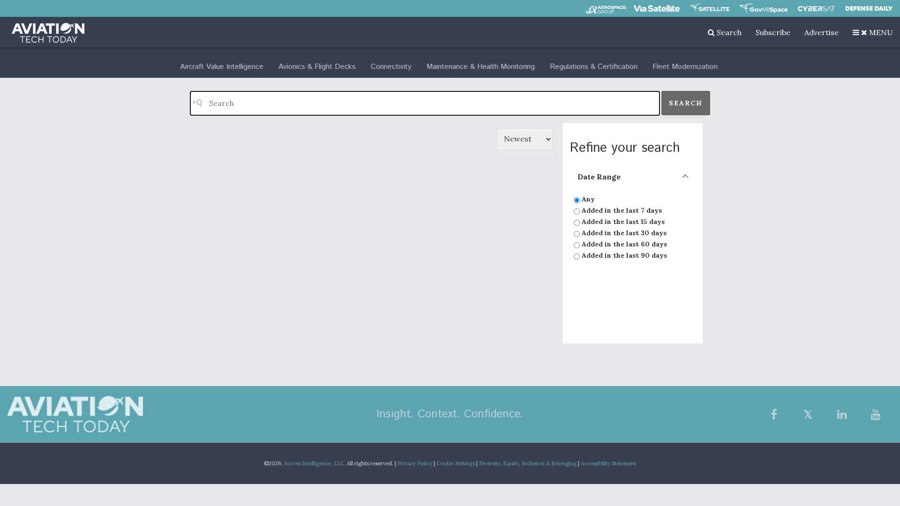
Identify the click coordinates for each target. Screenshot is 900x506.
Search (728, 32)
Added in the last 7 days (621, 210)
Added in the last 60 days (623, 244)
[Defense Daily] (869, 8)
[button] (873, 32)
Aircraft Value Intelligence (221, 66)
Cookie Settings (455, 463)
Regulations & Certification (594, 66)
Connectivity (391, 66)
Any (587, 199)
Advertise (821, 32)
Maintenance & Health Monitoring (481, 66)
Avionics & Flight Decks (317, 66)
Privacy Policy (415, 463)
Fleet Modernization (685, 66)
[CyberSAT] (816, 8)
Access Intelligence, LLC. (314, 463)
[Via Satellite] (657, 8)
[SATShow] (709, 8)
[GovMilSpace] (764, 8)
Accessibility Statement (608, 463)
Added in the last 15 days (622, 221)
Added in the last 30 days (623, 233)
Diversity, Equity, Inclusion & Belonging (528, 463)
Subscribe (773, 32)
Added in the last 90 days (623, 255)
